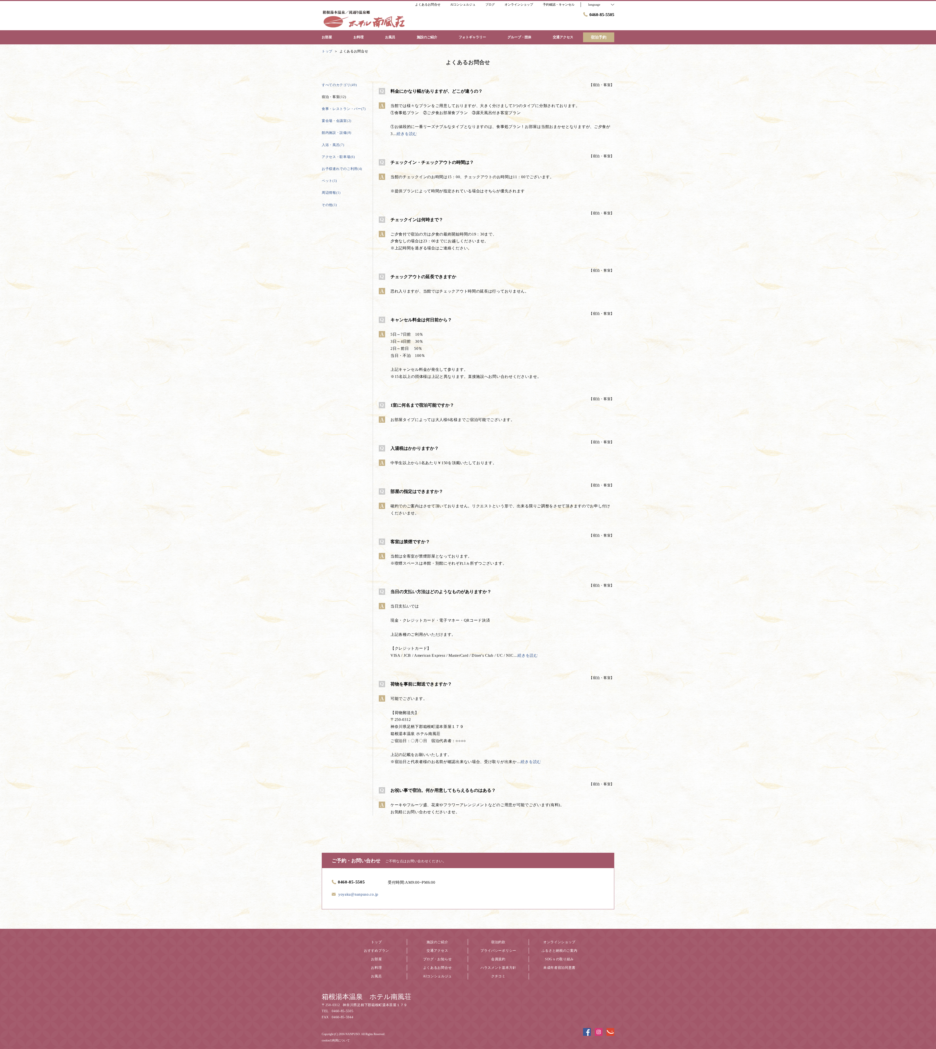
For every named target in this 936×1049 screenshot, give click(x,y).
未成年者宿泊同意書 (559, 968)
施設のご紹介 (437, 942)
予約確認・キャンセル (559, 4)
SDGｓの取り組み (559, 959)
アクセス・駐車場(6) (338, 157)
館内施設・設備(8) (336, 133)
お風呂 (376, 976)
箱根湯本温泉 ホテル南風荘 (366, 996)
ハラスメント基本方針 (498, 968)
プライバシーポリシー (498, 950)
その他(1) (329, 205)
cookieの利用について (336, 1040)
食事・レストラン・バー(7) (344, 109)
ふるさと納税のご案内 (559, 950)
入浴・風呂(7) (333, 145)
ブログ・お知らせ (437, 959)
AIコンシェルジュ (437, 976)
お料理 (376, 968)
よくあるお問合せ (437, 968)
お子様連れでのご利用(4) (342, 169)
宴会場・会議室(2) (336, 121)
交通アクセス (437, 950)
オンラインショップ (559, 942)
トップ (376, 942)
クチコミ (498, 976)
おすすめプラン (376, 950)
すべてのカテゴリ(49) (339, 85)
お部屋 (376, 959)
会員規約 (498, 959)
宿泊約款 (498, 942)
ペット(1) (329, 181)
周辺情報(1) (331, 193)
